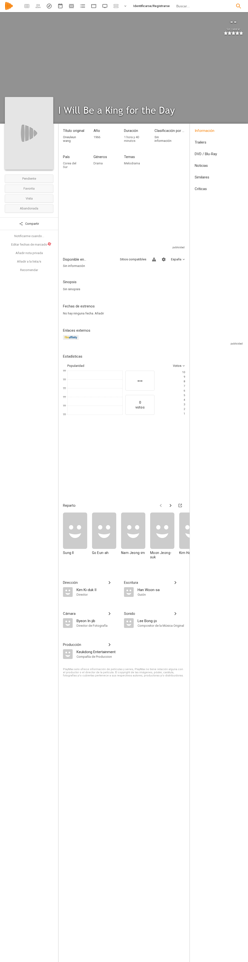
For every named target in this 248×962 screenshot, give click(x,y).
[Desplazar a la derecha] (170, 505)
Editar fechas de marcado (31, 244)
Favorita (29, 188)
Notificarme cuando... (29, 236)
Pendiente (29, 178)
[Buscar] (238, 6)
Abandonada (29, 208)
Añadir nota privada (29, 253)
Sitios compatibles (133, 259)
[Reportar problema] (154, 259)
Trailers (200, 142)
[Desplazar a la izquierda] (161, 505)
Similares (202, 177)
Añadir (99, 313)
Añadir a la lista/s (29, 261)
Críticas (201, 189)
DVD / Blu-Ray (206, 154)
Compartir (31, 223)
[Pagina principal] (9, 9)
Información (204, 130)
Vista (29, 198)
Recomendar (29, 270)
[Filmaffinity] (71, 340)
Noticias (201, 165)
